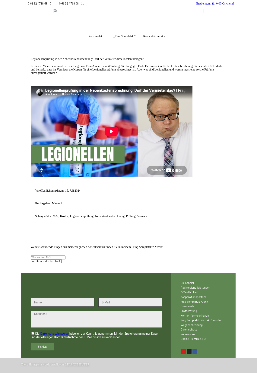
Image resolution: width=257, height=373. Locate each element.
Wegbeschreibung (192, 325)
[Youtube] (183, 351)
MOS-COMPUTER (77, 364)
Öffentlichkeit (189, 292)
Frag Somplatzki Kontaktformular (201, 320)
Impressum (188, 334)
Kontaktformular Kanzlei (195, 315)
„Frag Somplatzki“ (124, 36)
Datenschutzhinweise (54, 333)
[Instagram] (189, 351)
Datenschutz (189, 329)
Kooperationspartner (193, 297)
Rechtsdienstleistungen (195, 287)
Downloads (187, 306)
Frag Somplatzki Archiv (194, 301)
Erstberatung (189, 310)
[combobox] (48, 257)
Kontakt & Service (154, 36)
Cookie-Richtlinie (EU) (194, 338)
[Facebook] (194, 351)
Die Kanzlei (94, 36)
